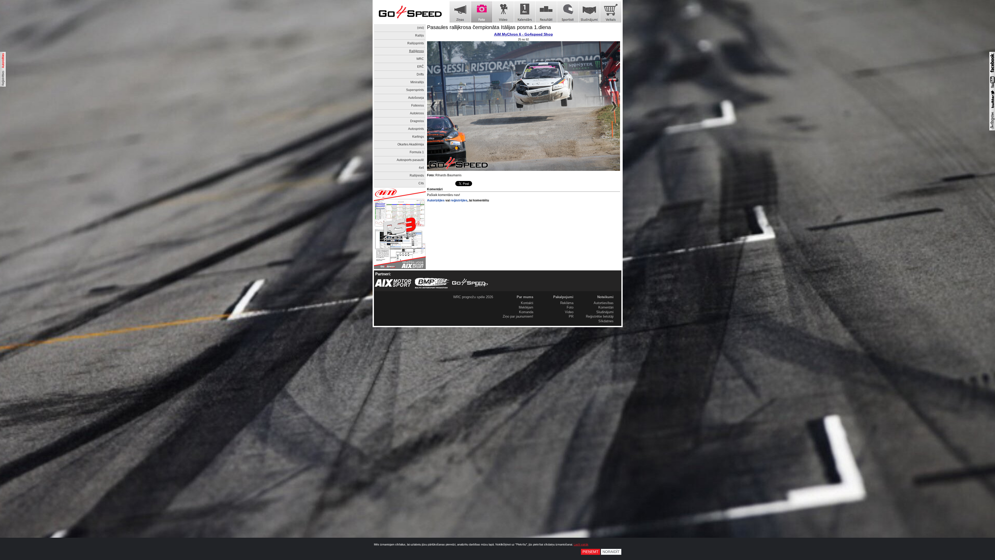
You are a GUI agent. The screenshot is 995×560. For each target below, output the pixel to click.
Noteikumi (605, 297)
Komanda (526, 312)
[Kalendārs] (524, 12)
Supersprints (415, 90)
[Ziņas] (460, 12)
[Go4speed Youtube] (992, 88)
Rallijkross (416, 51)
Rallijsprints (415, 43)
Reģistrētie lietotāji (600, 316)
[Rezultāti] (546, 12)
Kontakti (527, 303)
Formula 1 (417, 152)
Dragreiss (417, 121)
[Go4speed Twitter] (992, 108)
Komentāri (606, 307)
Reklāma (566, 303)
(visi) (420, 28)
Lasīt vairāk (581, 544)
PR (571, 316)
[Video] (503, 12)
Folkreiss (417, 105)
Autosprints (416, 129)
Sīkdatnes (606, 321)
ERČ (420, 66)
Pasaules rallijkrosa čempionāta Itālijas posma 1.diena (489, 27)
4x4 (421, 168)
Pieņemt (590, 552)
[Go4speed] (410, 12)
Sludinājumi (605, 312)
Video (569, 312)
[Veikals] (610, 12)
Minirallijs (417, 82)
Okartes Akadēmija (410, 144)
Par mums (525, 297)
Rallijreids (417, 175)
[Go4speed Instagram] (992, 129)
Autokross (417, 113)
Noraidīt (611, 552)
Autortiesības (604, 303)
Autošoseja (416, 98)
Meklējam (526, 307)
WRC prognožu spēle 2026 (473, 297)
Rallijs (419, 35)
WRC (420, 59)
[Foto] (481, 12)
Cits (421, 183)
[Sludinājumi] (589, 12)
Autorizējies (436, 200)
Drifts (420, 74)
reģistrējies (459, 200)
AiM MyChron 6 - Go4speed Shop (523, 34)
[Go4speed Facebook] (992, 73)
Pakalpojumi (563, 297)
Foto (570, 307)
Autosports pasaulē (410, 160)
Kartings (418, 136)
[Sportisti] (567, 12)
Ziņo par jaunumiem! (518, 316)
